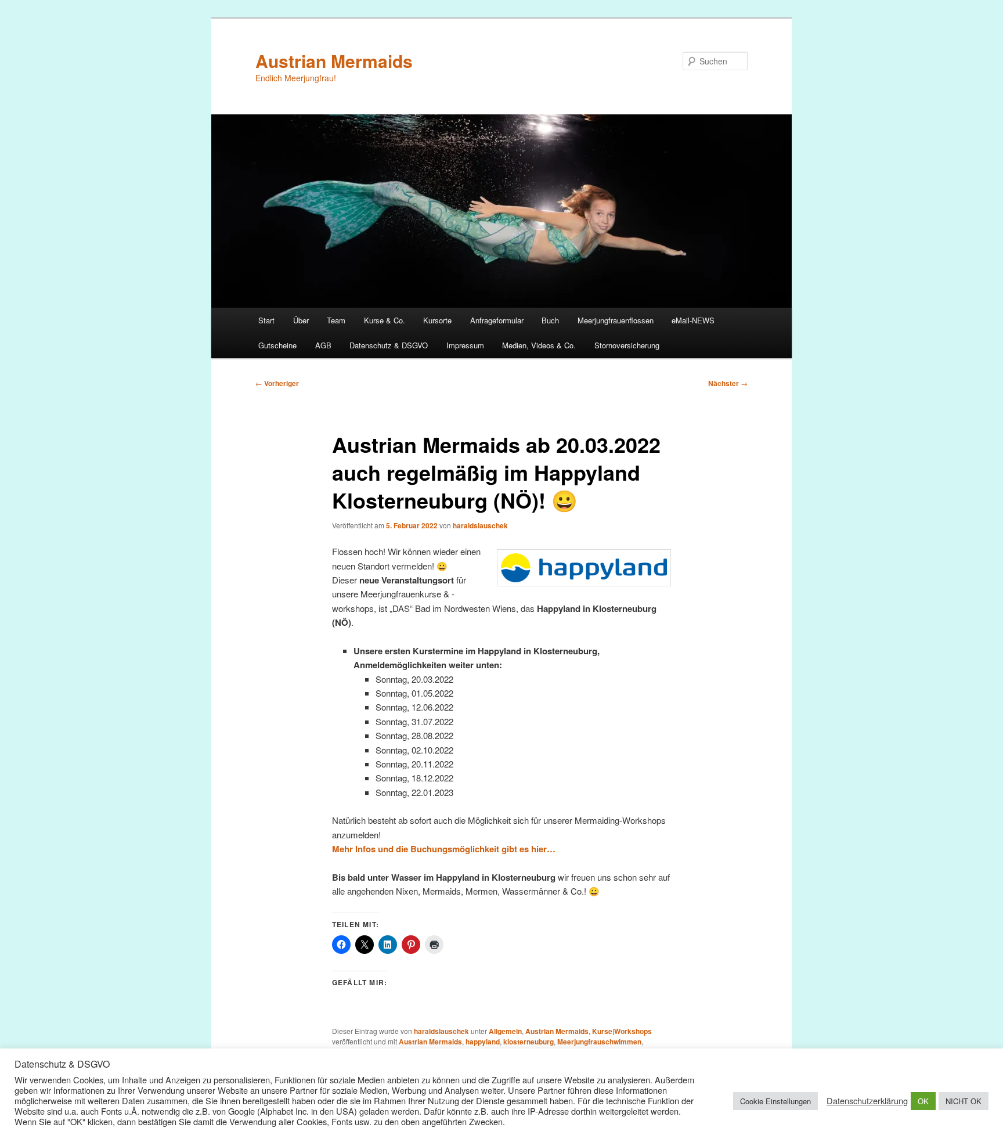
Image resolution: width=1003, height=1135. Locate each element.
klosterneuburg (528, 1041)
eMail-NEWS (693, 320)
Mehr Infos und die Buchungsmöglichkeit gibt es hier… (443, 848)
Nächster (728, 383)
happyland (483, 1041)
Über (301, 320)
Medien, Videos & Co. (539, 345)
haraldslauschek (480, 525)
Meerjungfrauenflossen (616, 320)
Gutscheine (277, 345)
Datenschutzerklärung (867, 1101)
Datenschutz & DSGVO (388, 345)
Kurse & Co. (384, 320)
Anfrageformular (497, 320)
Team (336, 320)
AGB (323, 345)
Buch (550, 320)
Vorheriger (277, 383)
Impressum (465, 345)
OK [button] (923, 1101)
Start (266, 320)
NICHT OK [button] (964, 1101)
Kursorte (437, 320)
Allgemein (505, 1031)
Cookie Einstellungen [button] (775, 1101)
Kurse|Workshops (622, 1031)
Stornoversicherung (626, 345)
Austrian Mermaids (334, 60)
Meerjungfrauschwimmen (599, 1041)
